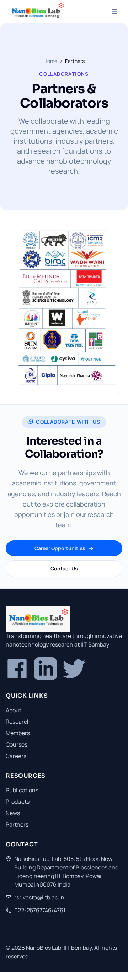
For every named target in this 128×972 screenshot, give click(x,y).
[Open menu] (114, 11)
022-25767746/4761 (39, 910)
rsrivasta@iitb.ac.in (39, 897)
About (13, 710)
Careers (16, 756)
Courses (16, 744)
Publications (22, 790)
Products (18, 802)
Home (50, 61)
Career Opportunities (59, 548)
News (13, 813)
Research (18, 722)
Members (18, 733)
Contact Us (64, 568)
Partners (17, 824)
